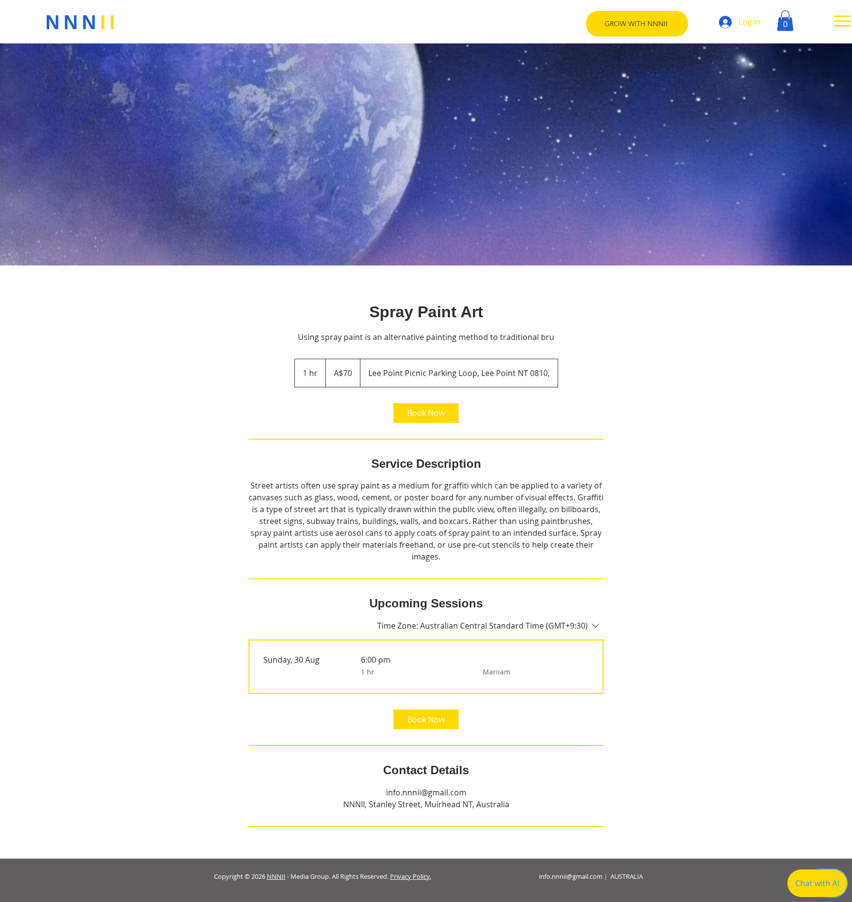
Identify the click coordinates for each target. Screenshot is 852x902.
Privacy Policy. (410, 876)
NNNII (276, 876)
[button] (785, 20)
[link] (426, 413)
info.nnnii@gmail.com (571, 876)
